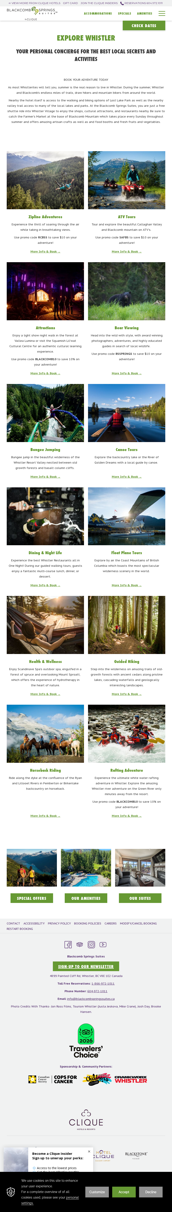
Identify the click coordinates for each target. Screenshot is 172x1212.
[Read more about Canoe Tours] (126, 413)
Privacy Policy (59, 923)
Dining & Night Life (45, 553)
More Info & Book (44, 251)
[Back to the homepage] (32, 13)
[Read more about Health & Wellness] (45, 625)
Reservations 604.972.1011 (143, 3)
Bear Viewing (127, 328)
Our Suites (145, 899)
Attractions (45, 328)
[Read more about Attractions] (45, 291)
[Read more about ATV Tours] (126, 180)
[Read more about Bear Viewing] (126, 291)
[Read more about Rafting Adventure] (126, 734)
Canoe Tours (127, 449)
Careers (111, 923)
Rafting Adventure (126, 770)
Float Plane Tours (126, 553)
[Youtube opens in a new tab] (103, 944)
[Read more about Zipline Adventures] (45, 180)
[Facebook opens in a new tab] (68, 944)
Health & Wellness (45, 661)
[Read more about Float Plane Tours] (126, 516)
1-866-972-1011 (103, 983)
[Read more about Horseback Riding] (45, 734)
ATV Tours (126, 217)
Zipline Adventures (45, 217)
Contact (13, 923)
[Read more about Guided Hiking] (126, 625)
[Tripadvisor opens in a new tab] (79, 944)
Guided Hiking (126, 661)
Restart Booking (20, 929)
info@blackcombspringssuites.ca (91, 999)
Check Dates (144, 25)
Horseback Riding (45, 770)
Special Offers (35, 899)
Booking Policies (87, 923)
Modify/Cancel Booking (138, 923)
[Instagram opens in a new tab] (91, 944)
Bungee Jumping (45, 449)
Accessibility (34, 923)
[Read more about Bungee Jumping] (45, 413)
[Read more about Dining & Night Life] (45, 516)
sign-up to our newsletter (86, 966)
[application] (86, 1192)
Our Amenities (89, 899)
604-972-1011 (97, 991)
